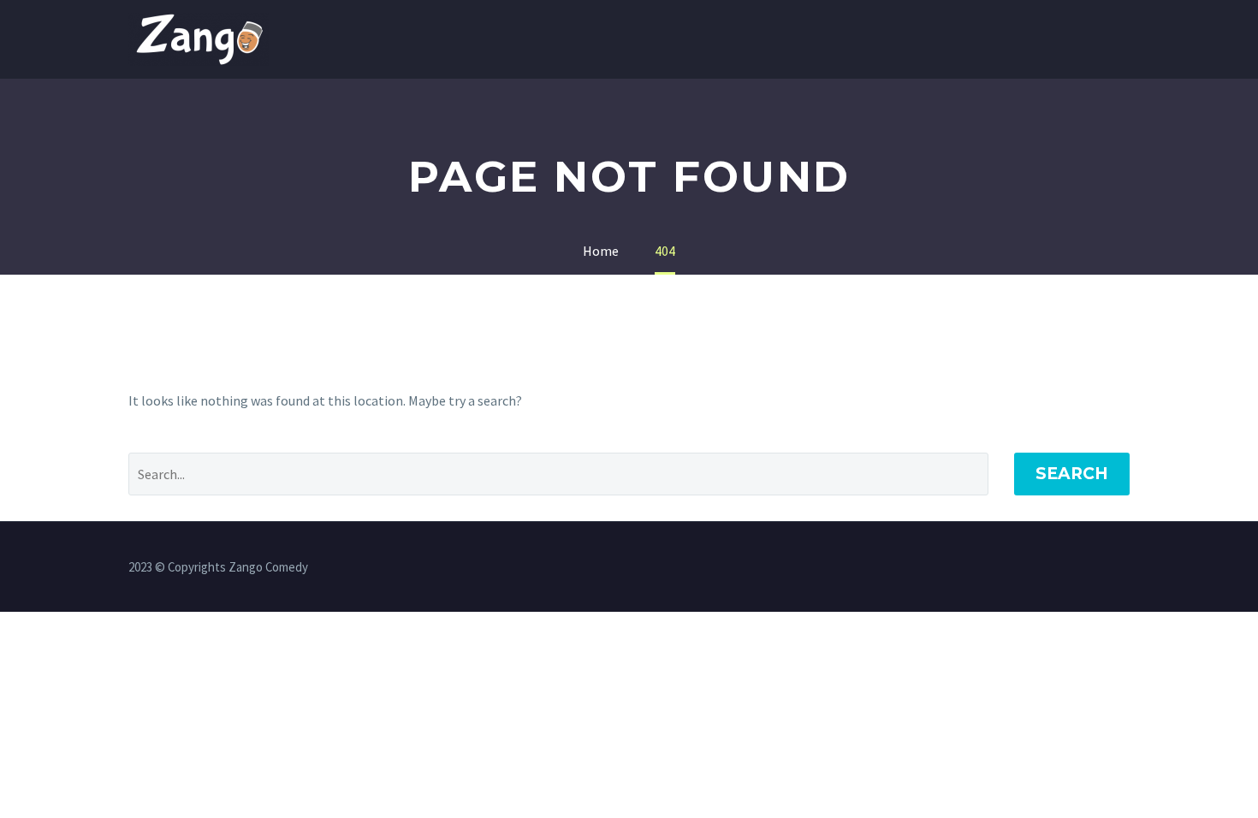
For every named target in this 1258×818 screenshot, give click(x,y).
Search (1071, 473)
